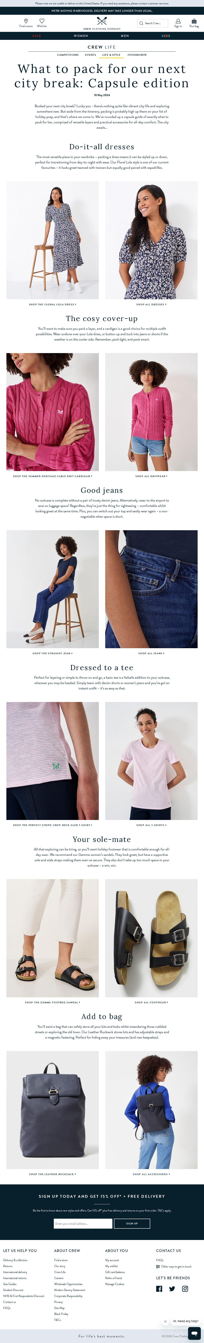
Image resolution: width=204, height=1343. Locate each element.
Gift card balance (115, 1272)
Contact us (9, 1302)
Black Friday (61, 1314)
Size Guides (9, 1284)
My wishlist (111, 1266)
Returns (7, 1266)
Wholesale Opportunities (68, 1284)
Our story (59, 1266)
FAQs (6, 1308)
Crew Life (60, 1272)
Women (81, 36)
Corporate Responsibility (68, 1296)
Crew (102, 47)
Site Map (59, 1308)
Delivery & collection (15, 1260)
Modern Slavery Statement (69, 1290)
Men (125, 36)
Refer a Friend (113, 1278)
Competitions (68, 55)
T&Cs (57, 1320)
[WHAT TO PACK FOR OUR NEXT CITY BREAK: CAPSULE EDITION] (102, 23)
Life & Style (111, 55)
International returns (14, 1278)
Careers (58, 1278)
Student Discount (13, 1290)
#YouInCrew (137, 55)
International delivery (15, 1272)
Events (90, 55)
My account (112, 1260)
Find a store (61, 1260)
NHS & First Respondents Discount (23, 1296)
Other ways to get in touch (176, 1266)
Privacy (58, 1302)
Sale (36, 36)
